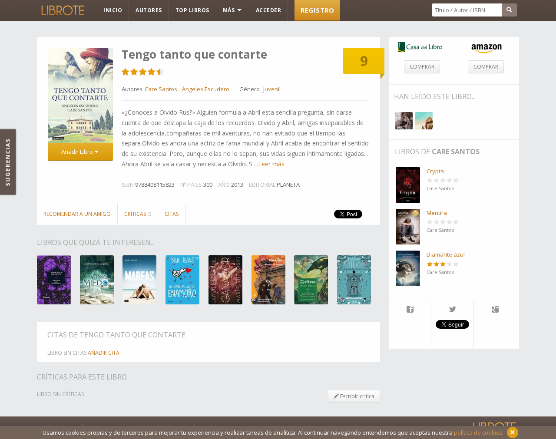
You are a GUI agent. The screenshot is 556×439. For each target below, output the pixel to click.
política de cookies (478, 432)
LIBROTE (62, 10)
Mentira (437, 213)
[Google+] (495, 310)
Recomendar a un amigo (77, 214)
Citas (172, 214)
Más (229, 10)
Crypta (435, 171)
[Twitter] (452, 310)
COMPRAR (422, 66)
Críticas (137, 214)
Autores (149, 10)
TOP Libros (192, 10)
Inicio (112, 10)
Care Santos (456, 151)
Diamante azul (446, 254)
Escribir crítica (356, 396)
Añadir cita (103, 352)
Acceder (268, 10)
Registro (317, 10)
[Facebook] (410, 310)
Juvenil (272, 89)
